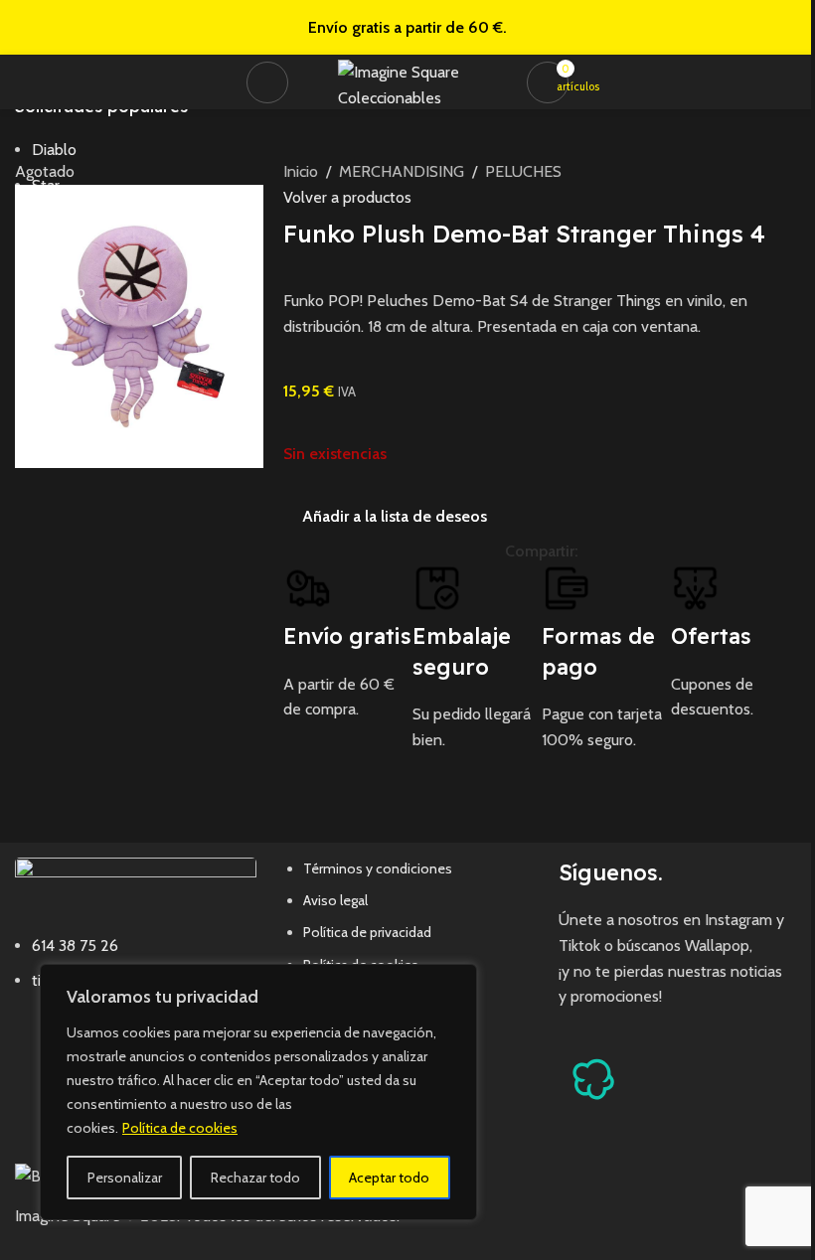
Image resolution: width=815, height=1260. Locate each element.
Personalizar (124, 1177)
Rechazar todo (255, 1177)
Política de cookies (180, 1128)
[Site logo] (412, 80)
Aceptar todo (389, 1177)
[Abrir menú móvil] (267, 82)
